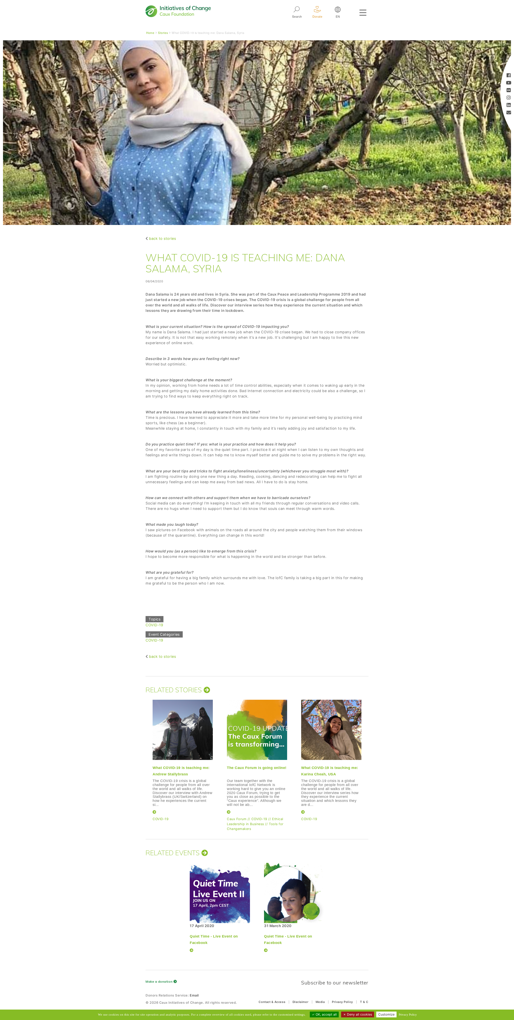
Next (368, 754)
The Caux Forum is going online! (257, 768)
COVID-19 (154, 625)
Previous (145, 754)
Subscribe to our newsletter (334, 982)
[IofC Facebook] (509, 76)
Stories (163, 33)
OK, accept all (326, 1014)
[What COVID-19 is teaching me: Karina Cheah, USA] (331, 730)
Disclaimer (300, 1002)
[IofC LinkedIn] (509, 105)
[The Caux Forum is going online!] (257, 730)
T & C (364, 1002)
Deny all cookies (359, 1014)
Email (194, 995)
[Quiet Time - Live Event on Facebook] (220, 893)
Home (150, 33)
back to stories (162, 238)
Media (320, 1002)
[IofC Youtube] (508, 83)
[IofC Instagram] (509, 98)
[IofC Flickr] (509, 90)
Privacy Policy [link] (408, 1014)
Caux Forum (236, 819)
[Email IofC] (508, 113)
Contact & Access (272, 1002)
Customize (386, 1014)
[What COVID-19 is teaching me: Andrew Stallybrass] (183, 730)
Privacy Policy (342, 1002)
